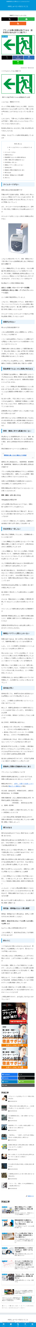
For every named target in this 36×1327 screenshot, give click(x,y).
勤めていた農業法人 (15, 786)
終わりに (7, 177)
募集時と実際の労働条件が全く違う (15, 170)
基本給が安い (8, 167)
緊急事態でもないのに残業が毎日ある (15, 157)
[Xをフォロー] (9, 19)
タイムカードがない (10, 152)
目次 (15, 144)
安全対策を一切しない (11, 162)
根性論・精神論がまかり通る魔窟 (14, 175)
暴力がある (8, 172)
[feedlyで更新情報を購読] (26, 19)
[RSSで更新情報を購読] (18, 23)
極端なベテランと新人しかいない (14, 165)
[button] (32, 653)
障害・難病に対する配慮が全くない (15, 160)
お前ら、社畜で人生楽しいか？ (24, 783)
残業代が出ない (9, 154)
